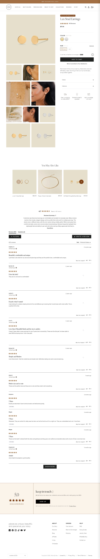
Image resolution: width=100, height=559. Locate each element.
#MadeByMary (83, 536)
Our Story (54, 526)
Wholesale (55, 543)
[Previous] (18, 182)
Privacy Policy (71, 555)
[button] (50, 228)
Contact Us (82, 540)
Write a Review (83, 237)
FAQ (81, 526)
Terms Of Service (82, 555)
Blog (53, 533)
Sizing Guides (83, 529)
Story (76, 7)
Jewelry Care (83, 533)
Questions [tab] (21, 232)
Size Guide (91, 45)
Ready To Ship (49, 7)
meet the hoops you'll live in (50, 1)
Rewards (69, 7)
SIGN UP (43, 501)
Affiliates (54, 536)
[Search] (85, 7)
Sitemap (90, 555)
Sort (78, 242)
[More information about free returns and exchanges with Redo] (92, 54)
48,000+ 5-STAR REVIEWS (17, 504)
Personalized (38, 7)
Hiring (53, 540)
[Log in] (89, 7)
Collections (60, 7)
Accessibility (63, 555)
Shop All (18, 7)
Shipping (68, 533)
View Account (69, 526)
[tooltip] (55, 215)
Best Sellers (27, 7)
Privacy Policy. (72, 506)
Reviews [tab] (12, 232)
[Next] (81, 182)
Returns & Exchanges (71, 529)
